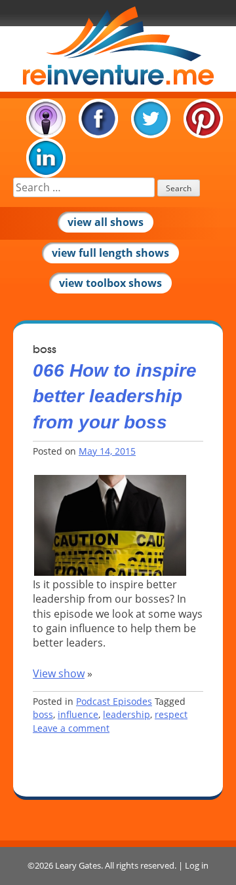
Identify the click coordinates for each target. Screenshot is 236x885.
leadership (126, 714)
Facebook (98, 119)
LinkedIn (46, 158)
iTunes (46, 119)
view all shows (106, 222)
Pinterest (203, 119)
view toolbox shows (110, 283)
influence (78, 714)
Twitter (151, 119)
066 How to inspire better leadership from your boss (115, 396)
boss (43, 714)
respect (171, 714)
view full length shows (110, 253)
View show (59, 673)
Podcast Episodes (114, 701)
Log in (196, 865)
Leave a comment (71, 728)
